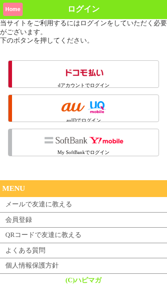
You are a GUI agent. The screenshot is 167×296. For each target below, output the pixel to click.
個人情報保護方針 (32, 265)
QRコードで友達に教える (43, 234)
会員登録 (18, 219)
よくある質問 (25, 250)
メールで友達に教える (38, 204)
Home (12, 9)
